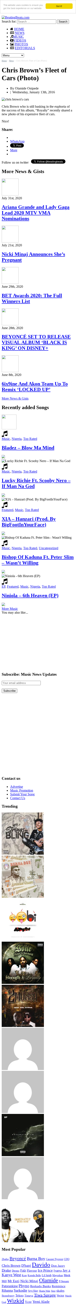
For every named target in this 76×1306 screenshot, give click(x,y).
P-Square (64, 1281)
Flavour (32, 1270)
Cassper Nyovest (54, 1259)
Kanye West (11, 1275)
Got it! (59, 6)
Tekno (19, 1295)
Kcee (24, 1275)
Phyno (24, 1286)
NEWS (19, 33)
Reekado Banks (40, 1286)
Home (4, 61)
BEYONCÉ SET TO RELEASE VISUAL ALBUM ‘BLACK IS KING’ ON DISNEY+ (36, 342)
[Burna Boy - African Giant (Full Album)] (23, 896)
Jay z (66, 1270)
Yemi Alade (41, 1302)
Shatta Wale (44, 1291)
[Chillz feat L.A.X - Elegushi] (23, 1198)
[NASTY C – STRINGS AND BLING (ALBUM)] (23, 853)
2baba (5, 1259)
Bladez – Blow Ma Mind (28, 447)
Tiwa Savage (45, 1295)
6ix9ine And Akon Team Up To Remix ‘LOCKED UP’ (35, 386)
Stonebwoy (8, 1295)
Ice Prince (45, 1270)
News (11, 61)
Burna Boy (36, 1258)
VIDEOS (20, 40)
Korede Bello (34, 1275)
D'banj (26, 1266)
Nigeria (17, 439)
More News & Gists (15, 398)
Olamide (48, 1280)
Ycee (28, 1301)
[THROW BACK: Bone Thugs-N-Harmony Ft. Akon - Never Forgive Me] (23, 983)
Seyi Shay (33, 1291)
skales (60, 1290)
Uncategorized (48, 548)
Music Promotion (21, 790)
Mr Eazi (13, 1281)
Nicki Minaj (29, 1281)
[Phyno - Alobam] (23, 1112)
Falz (23, 1270)
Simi (53, 1291)
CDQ (66, 1259)
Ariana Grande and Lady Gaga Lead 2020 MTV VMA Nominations (35, 212)
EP (3, 586)
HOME (19, 29)
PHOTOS (21, 44)
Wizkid (15, 1301)
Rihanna (7, 1290)
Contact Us (17, 798)
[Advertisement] (33, 640)
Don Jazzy (58, 1265)
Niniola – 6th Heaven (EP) (30, 595)
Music (6, 439)
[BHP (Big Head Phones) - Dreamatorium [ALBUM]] (23, 1155)
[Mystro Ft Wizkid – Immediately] (23, 1241)
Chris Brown (11, 1266)
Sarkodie (20, 1290)
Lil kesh (47, 1275)
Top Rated (30, 439)
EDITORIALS (25, 48)
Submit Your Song (22, 794)
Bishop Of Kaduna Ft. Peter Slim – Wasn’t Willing (38, 560)
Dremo (15, 1270)
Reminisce (58, 1286)
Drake (6, 1270)
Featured (7, 510)
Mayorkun (57, 1275)
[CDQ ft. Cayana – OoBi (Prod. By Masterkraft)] (23, 939)
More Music (10, 608)
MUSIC (18, 36)
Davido (41, 1264)
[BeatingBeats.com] (15, 17)
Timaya (28, 1295)
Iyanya (58, 1270)
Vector (60, 1295)
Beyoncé (18, 1258)
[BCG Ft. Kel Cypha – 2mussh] (23, 1026)
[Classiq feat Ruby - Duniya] (23, 1069)
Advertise (16, 786)
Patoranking (10, 1286)
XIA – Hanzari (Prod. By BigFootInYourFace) (29, 521)
